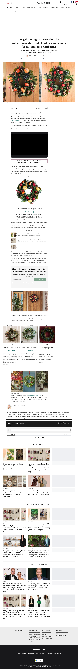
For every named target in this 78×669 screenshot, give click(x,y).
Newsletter (45, 108)
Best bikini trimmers (46, 632)
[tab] (11, 434)
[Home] (7, 7)
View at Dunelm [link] (11, 350)
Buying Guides (54, 7)
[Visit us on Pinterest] (77, 2)
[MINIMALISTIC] (29, 334)
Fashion (11, 7)
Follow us (38, 108)
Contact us (38, 653)
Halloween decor (34, 168)
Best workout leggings (47, 636)
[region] (39, 429)
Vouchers (31, 641)
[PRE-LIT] (47, 334)
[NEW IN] (29, 191)
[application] (29, 144)
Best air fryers (45, 634)
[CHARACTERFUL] (11, 334)
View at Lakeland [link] (29, 211)
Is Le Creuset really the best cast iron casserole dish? (35, 637)
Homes (23, 7)
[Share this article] (12, 108)
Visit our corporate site (55, 665)
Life (40, 7)
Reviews (62, 7)
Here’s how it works (53, 58)
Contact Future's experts (28, 653)
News (51, 55)
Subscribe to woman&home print (62, 633)
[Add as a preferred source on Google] (39, 660)
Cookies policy (24, 655)
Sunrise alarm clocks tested (35, 634)
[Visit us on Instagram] (75, 2)
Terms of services (26, 282)
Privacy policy (57, 653)
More (67, 7)
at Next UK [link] (29, 350)
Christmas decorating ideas (34, 395)
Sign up (69, 423)
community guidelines (18, 425)
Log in (65, 423)
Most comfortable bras (47, 638)
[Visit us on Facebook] (71, 2)
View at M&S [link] (47, 352)
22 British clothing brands (34, 639)
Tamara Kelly (33, 55)
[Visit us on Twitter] (73, 2)
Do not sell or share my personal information (45, 655)
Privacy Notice (14, 283)
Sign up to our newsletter (61, 635)
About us (19, 653)
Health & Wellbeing (31, 7)
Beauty (17, 7)
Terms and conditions (47, 653)
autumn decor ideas (36, 113)
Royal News (46, 7)
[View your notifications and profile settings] (11, 3)
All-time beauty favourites (34, 632)
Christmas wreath (15, 120)
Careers (31, 655)
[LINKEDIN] (14, 407)
